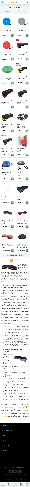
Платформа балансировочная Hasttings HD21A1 (21, 126)
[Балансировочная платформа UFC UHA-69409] (22, 141)
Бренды (3, 440)
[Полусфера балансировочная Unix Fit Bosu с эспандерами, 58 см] (7, 189)
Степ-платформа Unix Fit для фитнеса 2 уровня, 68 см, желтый (7, 127)
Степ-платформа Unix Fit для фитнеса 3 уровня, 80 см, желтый (22, 79)
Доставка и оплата (6, 430)
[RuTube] (15, 471)
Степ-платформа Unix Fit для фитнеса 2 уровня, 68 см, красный (7, 103)
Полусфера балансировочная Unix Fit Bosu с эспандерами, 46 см (22, 175)
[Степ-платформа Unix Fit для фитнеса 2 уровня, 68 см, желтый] (7, 117)
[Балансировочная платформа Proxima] (7, 165)
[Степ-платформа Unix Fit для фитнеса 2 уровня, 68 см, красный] (7, 93)
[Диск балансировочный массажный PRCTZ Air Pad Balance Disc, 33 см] (7, 69)
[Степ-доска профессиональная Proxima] (22, 189)
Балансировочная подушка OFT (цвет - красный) (6, 54)
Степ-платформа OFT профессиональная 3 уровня (7, 246)
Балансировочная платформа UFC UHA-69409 (22, 150)
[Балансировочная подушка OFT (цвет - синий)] (7, 21)
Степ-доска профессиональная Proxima (21, 198)
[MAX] (20, 471)
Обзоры (3, 456)
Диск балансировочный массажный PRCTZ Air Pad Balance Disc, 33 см (7, 79)
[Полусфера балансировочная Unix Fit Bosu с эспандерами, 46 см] (22, 165)
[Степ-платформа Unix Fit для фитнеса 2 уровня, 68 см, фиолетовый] (22, 93)
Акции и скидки (6, 425)
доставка (4, 416)
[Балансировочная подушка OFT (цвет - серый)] (22, 21)
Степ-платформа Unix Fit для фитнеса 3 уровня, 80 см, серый (7, 150)
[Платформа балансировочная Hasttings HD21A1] (22, 117)
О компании (5, 445)
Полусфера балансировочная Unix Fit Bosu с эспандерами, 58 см (7, 199)
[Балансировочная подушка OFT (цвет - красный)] (7, 45)
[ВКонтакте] (11, 471)
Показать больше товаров (15, 255)
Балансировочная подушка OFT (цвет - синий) (6, 30)
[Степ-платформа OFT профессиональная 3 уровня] (7, 237)
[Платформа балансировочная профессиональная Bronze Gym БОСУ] (22, 237)
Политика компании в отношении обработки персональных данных (15, 475)
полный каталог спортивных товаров (15, 406)
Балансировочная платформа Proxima (6, 173)
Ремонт (3, 435)
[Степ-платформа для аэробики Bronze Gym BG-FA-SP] (7, 213)
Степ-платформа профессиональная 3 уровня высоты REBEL (22, 222)
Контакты (4, 461)
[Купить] (12, 35)
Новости (4, 450)
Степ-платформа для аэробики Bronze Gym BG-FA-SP (7, 222)
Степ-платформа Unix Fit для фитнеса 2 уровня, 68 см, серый (22, 54)
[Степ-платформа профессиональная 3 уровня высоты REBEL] (22, 213)
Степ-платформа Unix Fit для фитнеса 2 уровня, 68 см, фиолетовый (22, 103)
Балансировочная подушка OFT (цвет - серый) (21, 30)
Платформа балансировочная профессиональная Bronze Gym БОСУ (21, 246)
